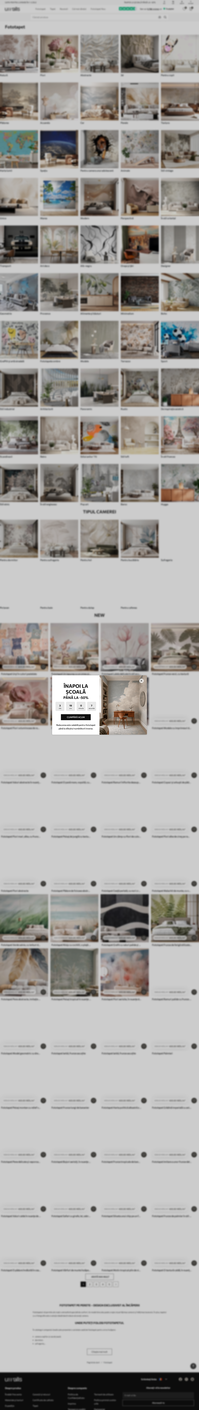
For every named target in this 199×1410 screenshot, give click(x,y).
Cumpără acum (76, 717)
